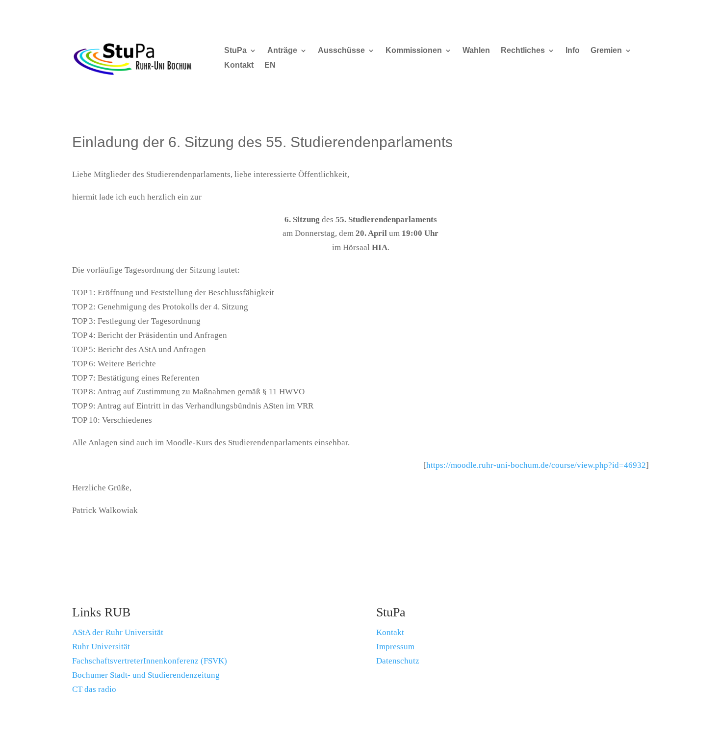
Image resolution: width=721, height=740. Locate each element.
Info (573, 50)
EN (270, 65)
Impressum (395, 646)
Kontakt (239, 65)
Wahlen (476, 50)
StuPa (235, 50)
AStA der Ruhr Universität (117, 632)
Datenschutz (397, 660)
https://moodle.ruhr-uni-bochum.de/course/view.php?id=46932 (536, 465)
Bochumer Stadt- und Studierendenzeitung (146, 675)
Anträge (282, 50)
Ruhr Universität (101, 646)
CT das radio (94, 689)
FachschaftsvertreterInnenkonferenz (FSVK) (149, 660)
